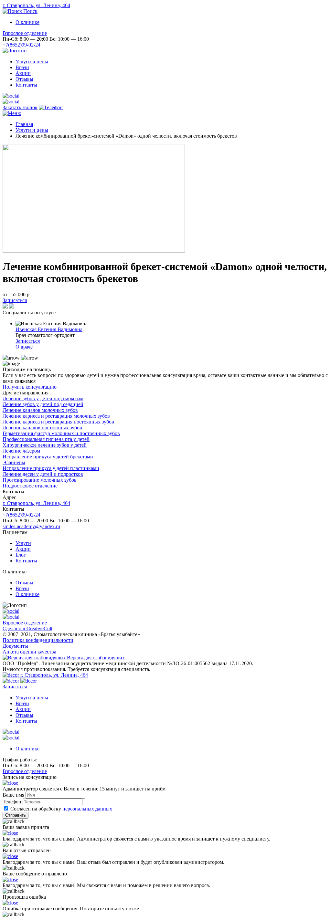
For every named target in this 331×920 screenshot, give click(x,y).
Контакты (26, 85)
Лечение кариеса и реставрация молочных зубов (56, 416)
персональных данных (87, 808)
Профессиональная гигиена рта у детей (46, 439)
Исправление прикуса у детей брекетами (48, 456)
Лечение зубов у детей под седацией (43, 404)
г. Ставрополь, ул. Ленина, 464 (36, 5)
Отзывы (24, 79)
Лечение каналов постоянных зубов (42, 427)
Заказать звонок (20, 107)
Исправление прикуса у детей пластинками (51, 468)
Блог (21, 555)
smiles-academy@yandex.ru (31, 526)
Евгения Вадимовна (49, 329)
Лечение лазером (21, 451)
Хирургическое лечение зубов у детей (45, 445)
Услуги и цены (32, 61)
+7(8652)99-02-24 (21, 44)
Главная (24, 124)
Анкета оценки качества (29, 651)
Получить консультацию (30, 387)
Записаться (15, 300)
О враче (24, 347)
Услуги (23, 543)
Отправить (15, 815)
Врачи (22, 67)
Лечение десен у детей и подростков (43, 474)
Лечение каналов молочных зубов (40, 410)
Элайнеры (14, 462)
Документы (15, 646)
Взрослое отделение (25, 33)
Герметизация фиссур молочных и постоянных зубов (61, 433)
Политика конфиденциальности (38, 640)
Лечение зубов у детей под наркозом (43, 398)
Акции (23, 73)
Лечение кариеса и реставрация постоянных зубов (58, 421)
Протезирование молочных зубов (40, 480)
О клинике (27, 22)
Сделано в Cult (27, 628)
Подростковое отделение (30, 485)
